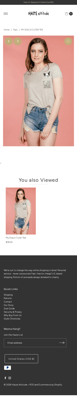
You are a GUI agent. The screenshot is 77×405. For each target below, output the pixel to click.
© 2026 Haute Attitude (15, 384)
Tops (15, 29)
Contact (8, 301)
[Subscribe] (61, 342)
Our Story (8, 305)
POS (31, 384)
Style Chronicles (12, 318)
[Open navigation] (6, 13)
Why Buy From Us (12, 315)
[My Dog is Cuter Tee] (21, 211)
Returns (8, 298)
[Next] (17, 41)
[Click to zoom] (68, 41)
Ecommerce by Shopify (50, 384)
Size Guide (9, 308)
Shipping (8, 294)
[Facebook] (5, 378)
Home (7, 29)
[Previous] (9, 41)
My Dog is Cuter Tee (16, 237)
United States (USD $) (21, 358)
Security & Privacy (13, 312)
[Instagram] (9, 378)
